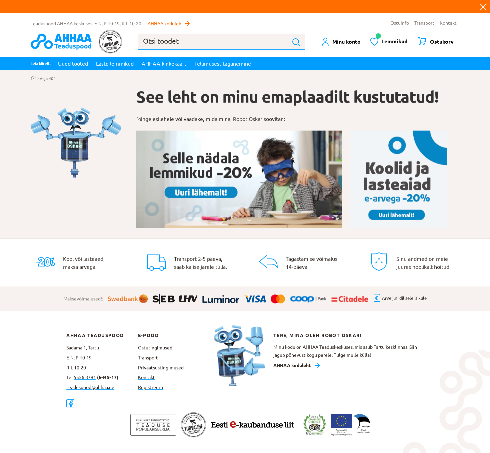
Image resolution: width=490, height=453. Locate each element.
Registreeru (150, 387)
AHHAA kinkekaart (164, 64)
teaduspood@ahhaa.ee (90, 387)
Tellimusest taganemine (222, 64)
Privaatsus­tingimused (161, 367)
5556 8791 (85, 377)
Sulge (483, 6)
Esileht (33, 79)
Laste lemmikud (115, 64)
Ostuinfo (399, 23)
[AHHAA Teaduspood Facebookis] (102, 403)
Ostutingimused (155, 347)
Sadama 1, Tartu (82, 347)
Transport (424, 23)
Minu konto (346, 42)
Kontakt (448, 23)
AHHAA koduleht (165, 23)
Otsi (296, 42)
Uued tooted (73, 64)
